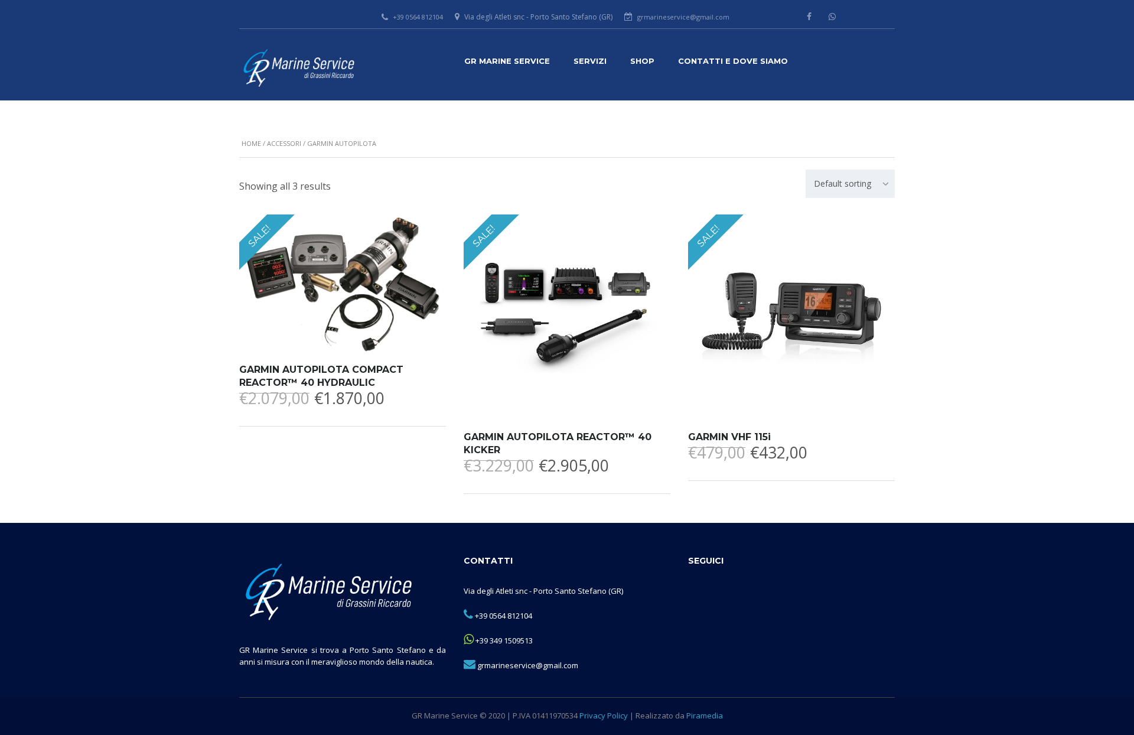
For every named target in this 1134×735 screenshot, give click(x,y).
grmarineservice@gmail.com (683, 16)
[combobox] (850, 184)
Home (251, 143)
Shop (642, 61)
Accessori (284, 143)
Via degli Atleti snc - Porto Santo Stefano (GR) (543, 591)
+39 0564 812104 (418, 16)
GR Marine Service (507, 61)
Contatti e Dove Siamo (733, 61)
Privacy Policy (603, 715)
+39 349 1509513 (504, 640)
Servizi (590, 61)
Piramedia (704, 715)
